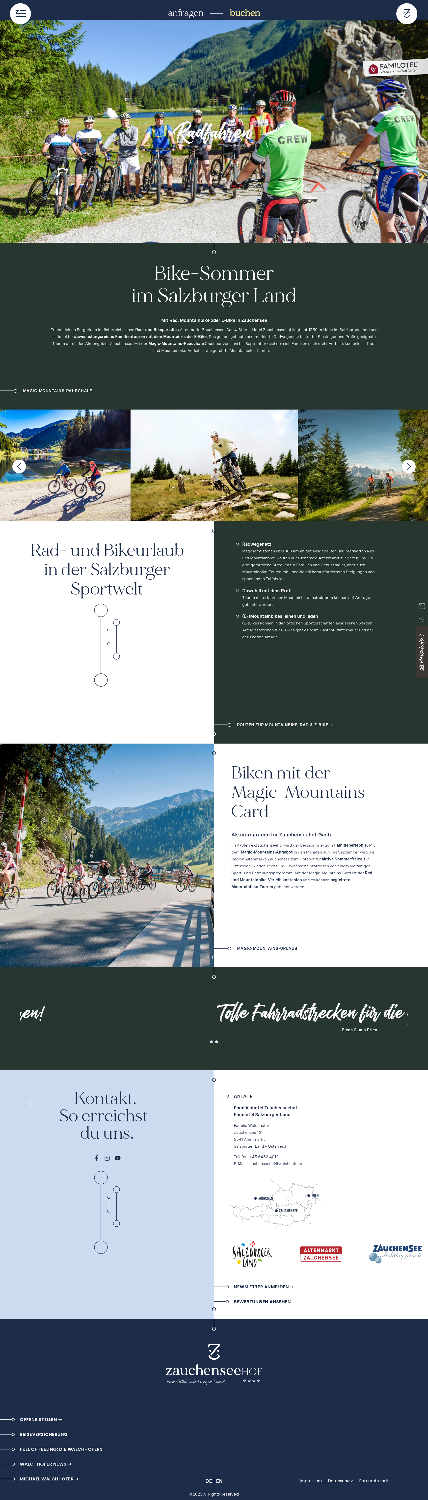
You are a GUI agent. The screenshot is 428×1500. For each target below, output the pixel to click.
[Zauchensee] (395, 1254)
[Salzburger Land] (252, 1254)
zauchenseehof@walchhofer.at (275, 1163)
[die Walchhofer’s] (422, 652)
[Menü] (20, 13)
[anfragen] (422, 606)
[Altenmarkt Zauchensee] (321, 1254)
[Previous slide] (19, 466)
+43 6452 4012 (264, 1156)
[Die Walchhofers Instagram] (107, 1158)
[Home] (214, 1365)
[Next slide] (409, 466)
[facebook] (96, 1158)
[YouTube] (118, 1158)
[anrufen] (422, 619)
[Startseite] (406, 13)
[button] (211, 1041)
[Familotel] (394, 69)
